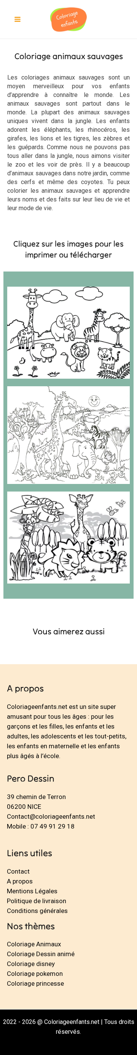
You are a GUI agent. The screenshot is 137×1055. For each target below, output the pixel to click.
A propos (20, 881)
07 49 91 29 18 (52, 826)
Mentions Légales (32, 891)
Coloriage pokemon (35, 973)
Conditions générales (37, 911)
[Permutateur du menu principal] (17, 19)
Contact (18, 871)
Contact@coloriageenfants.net (51, 816)
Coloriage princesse (35, 983)
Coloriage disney (31, 964)
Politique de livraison (36, 901)
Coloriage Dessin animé (41, 954)
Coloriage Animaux (34, 944)
